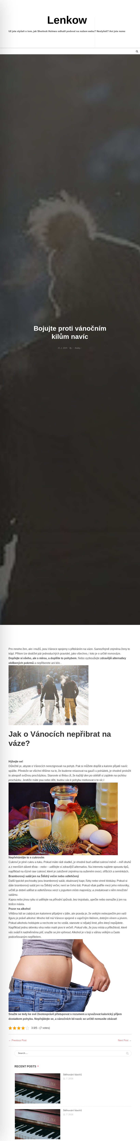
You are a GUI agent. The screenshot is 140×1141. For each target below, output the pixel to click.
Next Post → (124, 1040)
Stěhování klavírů (72, 1074)
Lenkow (67, 20)
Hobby (77, 348)
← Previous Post (17, 1040)
